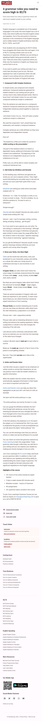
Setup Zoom (7, 546)
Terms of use (31, 716)
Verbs (5, 257)
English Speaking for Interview (11, 649)
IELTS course (22, 454)
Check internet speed (12, 509)
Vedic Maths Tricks (8, 665)
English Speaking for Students (11, 639)
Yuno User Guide (11, 517)
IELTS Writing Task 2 (8, 613)
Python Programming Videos (10, 663)
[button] (38, 2)
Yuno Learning (8, 442)
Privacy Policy (23, 716)
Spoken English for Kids (9, 642)
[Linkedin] (14, 698)
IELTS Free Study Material (9, 606)
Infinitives (6, 189)
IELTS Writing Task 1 (8, 611)
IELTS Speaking (7, 618)
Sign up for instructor (9, 534)
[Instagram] (19, 698)
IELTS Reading (6, 608)
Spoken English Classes (9, 634)
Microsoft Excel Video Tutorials (11, 660)
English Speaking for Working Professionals (14, 637)
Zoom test (9, 513)
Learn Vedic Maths (8, 668)
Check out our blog (8, 703)
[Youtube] (23, 698)
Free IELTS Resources (8, 623)
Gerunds (6, 212)
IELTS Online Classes (8, 603)
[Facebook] (4, 698)
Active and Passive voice (11, 388)
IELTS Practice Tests (8, 621)
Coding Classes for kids (9, 670)
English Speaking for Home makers (12, 647)
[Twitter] (9, 698)
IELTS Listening (7, 616)
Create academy (8, 544)
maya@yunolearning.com (25, 497)
